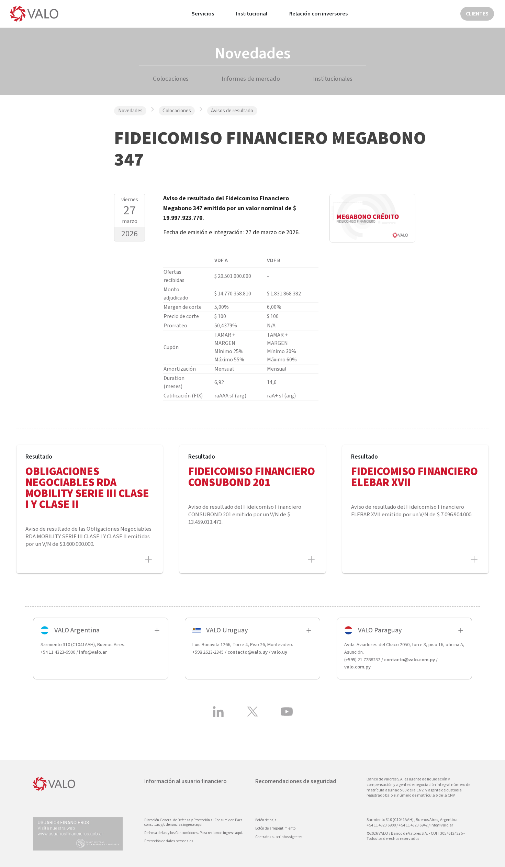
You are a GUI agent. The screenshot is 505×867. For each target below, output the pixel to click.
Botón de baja (266, 820)
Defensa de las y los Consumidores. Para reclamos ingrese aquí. (193, 832)
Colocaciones (171, 78)
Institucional (251, 14)
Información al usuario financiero (185, 781)
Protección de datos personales (168, 841)
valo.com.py (357, 667)
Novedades (130, 110)
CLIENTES (477, 14)
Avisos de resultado (232, 110)
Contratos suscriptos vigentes (278, 837)
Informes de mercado (251, 78)
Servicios (203, 14)
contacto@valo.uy (247, 652)
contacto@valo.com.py (409, 659)
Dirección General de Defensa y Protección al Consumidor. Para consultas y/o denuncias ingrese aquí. (193, 822)
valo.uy (279, 652)
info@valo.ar (93, 652)
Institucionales (332, 78)
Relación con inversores (318, 14)
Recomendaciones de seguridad (295, 781)
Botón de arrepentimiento (275, 828)
